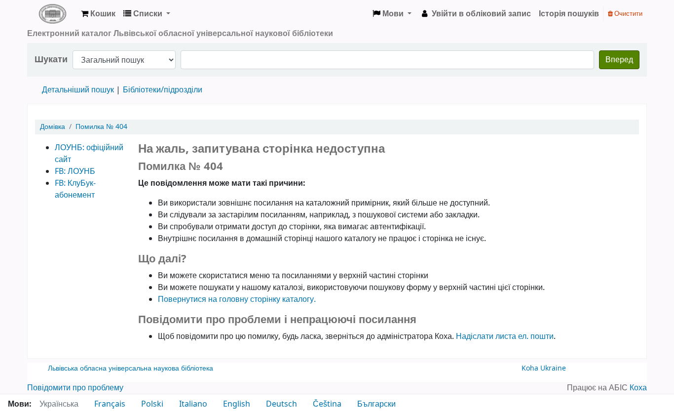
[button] (98, 14)
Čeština (327, 404)
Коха (638, 388)
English (236, 404)
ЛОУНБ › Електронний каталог (52, 14)
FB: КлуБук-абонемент (75, 189)
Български (376, 404)
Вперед (619, 60)
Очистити (627, 13)
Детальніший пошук (78, 90)
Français (109, 404)
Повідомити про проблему (75, 388)
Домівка (52, 127)
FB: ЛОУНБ (75, 171)
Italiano (193, 404)
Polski (152, 404)
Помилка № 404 (101, 127)
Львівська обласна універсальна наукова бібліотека (130, 368)
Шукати (51, 59)
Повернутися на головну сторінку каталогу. (237, 299)
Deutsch (281, 404)
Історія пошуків (569, 14)
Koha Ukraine (544, 368)
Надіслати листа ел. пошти (505, 336)
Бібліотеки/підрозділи (162, 90)
